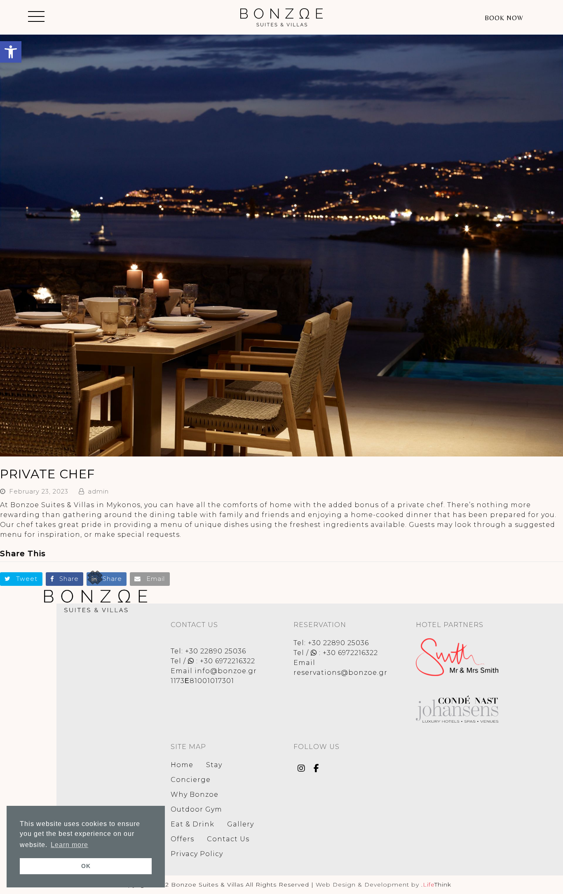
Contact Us (228, 839)
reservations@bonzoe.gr (340, 672)
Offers (182, 839)
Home (182, 765)
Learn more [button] (69, 844)
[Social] (301, 769)
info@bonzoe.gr (226, 671)
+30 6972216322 (227, 661)
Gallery (240, 824)
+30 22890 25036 (215, 651)
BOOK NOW (504, 18)
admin (98, 491)
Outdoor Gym (196, 809)
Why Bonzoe (194, 794)
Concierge (191, 780)
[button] (10, 52)
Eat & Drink (192, 824)
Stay (214, 765)
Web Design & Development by (383, 884)
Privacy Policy (197, 854)
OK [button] (86, 866)
